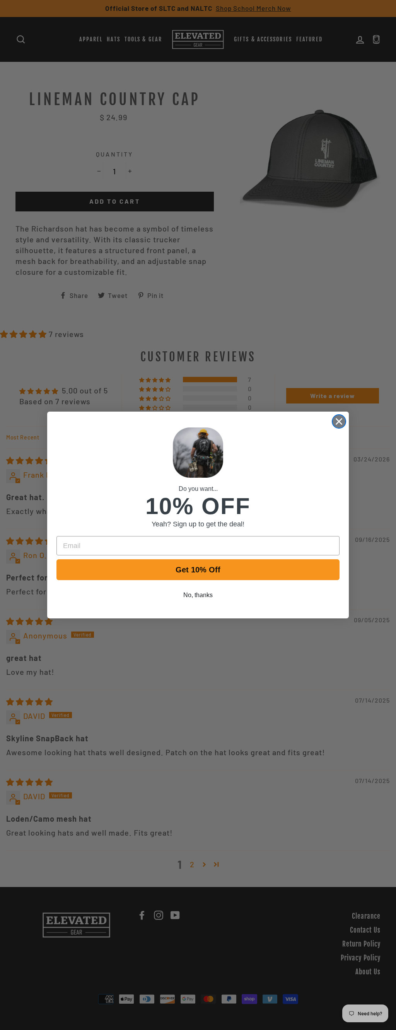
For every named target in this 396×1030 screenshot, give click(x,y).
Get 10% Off (198, 569)
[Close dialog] (339, 421)
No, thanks (198, 595)
